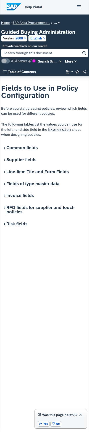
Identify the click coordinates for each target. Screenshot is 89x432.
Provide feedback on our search (25, 46)
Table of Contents (19, 72)
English (36, 38)
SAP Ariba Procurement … (31, 23)
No (56, 423)
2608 (13, 38)
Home (5, 23)
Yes (43, 423)
